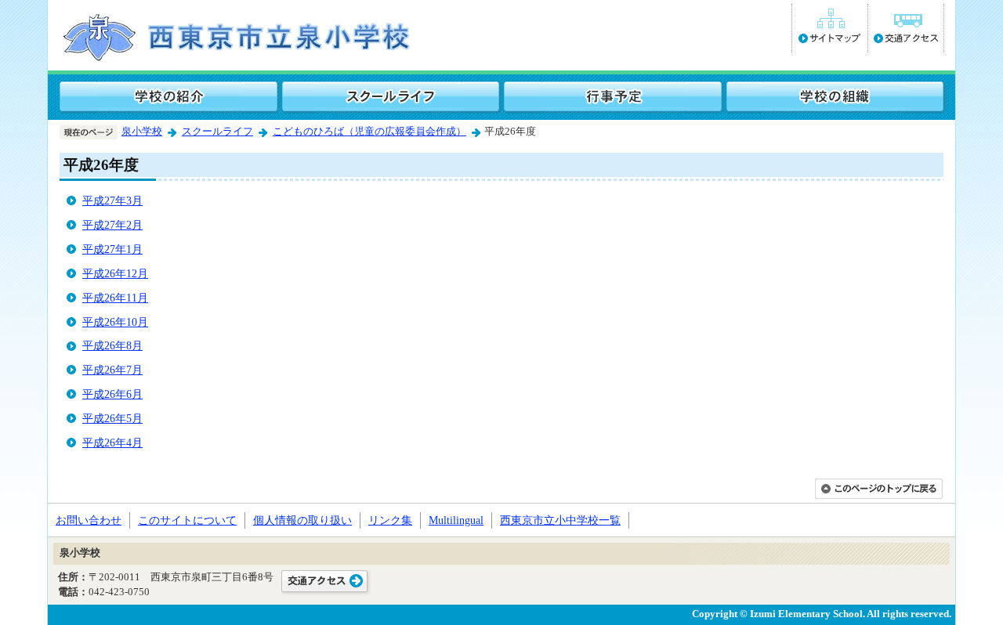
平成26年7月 (112, 369)
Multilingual (456, 520)
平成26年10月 (115, 322)
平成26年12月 (115, 273)
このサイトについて (187, 520)
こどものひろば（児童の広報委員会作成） (369, 131)
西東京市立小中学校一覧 (560, 520)
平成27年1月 (112, 249)
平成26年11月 (115, 297)
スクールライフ (217, 131)
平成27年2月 (112, 225)
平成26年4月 (112, 442)
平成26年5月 (112, 418)
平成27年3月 (112, 200)
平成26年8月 (112, 345)
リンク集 (390, 520)
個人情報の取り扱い (302, 520)
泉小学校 (141, 131)
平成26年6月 (112, 394)
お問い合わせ (88, 520)
